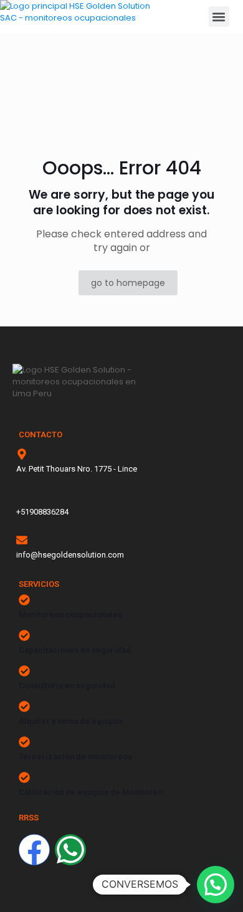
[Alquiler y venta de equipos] (24, 706)
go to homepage (128, 283)
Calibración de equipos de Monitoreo (91, 792)
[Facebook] (34, 849)
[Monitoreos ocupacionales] (24, 600)
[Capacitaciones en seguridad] (24, 635)
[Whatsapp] (70, 849)
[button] (219, 16)
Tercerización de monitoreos (75, 756)
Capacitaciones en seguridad (75, 650)
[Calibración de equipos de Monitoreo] (24, 777)
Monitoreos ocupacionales (70, 614)
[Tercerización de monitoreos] (24, 742)
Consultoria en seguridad (67, 685)
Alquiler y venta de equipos (71, 721)
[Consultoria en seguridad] (24, 671)
